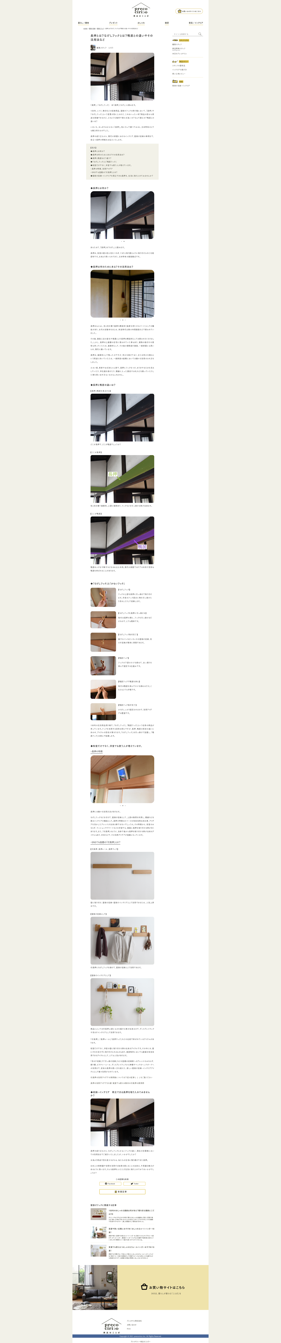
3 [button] (124, 320)
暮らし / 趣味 (83, 22)
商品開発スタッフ (178, 48)
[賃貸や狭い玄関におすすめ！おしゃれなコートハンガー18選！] (98, 1232)
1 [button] (121, 241)
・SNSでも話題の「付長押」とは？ (104, 172)
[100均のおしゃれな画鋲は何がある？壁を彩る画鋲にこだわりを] (98, 1214)
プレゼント (113, 22)
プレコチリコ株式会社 (134, 1320)
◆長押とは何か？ (98, 151)
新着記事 (122, 1191)
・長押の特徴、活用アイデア (102, 168)
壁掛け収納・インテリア (181, 85)
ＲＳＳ (129, 1328)
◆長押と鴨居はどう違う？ (101, 158)
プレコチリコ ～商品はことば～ (140, 1341)
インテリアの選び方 (179, 69)
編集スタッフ (177, 44)
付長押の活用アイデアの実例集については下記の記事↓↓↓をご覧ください (121, 1077)
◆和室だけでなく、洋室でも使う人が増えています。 (111, 165)
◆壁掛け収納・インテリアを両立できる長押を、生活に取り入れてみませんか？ (122, 175)
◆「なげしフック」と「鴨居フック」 (104, 161)
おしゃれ (141, 22)
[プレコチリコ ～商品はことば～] (141, 8)
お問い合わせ (131, 1324)
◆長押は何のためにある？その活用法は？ (108, 154)
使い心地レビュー (179, 73)
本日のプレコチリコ (179, 53)
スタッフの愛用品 (178, 65)
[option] (122, 215)
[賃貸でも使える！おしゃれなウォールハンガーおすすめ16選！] (98, 1251)
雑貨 (167, 22)
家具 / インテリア (196, 22)
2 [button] (123, 241)
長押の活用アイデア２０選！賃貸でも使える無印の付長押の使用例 (117, 1083)
